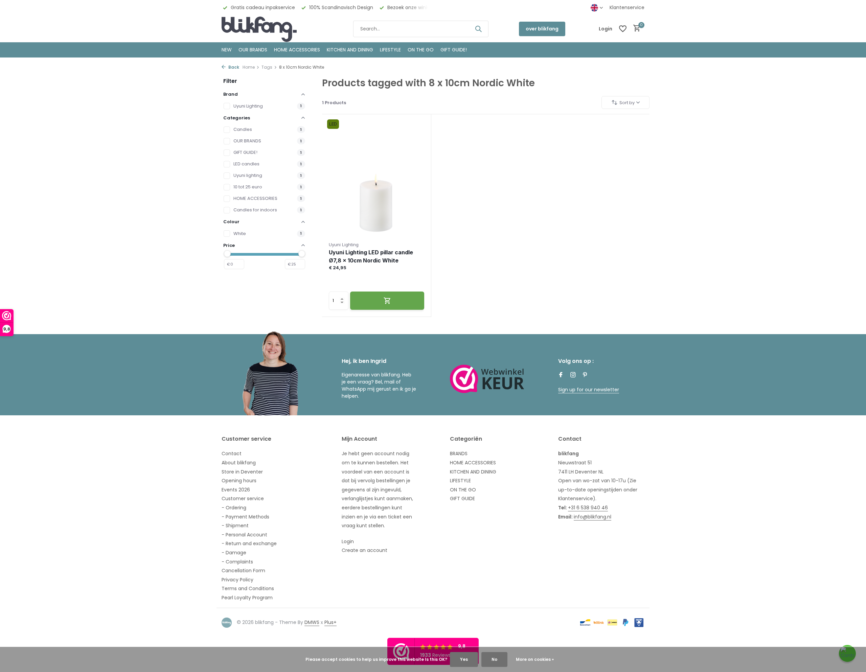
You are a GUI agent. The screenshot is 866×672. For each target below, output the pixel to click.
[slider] (227, 253)
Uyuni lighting (247, 175)
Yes (464, 659)
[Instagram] (573, 375)
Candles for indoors (255, 210)
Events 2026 (236, 489)
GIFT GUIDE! (453, 49)
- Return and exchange (249, 543)
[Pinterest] (585, 375)
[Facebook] (561, 375)
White (239, 233)
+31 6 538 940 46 (588, 507)
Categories (236, 118)
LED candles (246, 164)
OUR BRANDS (252, 49)
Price (229, 245)
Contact (232, 453)
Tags (266, 67)
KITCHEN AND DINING (350, 49)
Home (249, 67)
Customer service (243, 498)
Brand (230, 94)
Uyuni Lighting (248, 106)
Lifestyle (390, 49)
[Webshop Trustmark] (487, 379)
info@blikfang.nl (592, 516)
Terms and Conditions (248, 588)
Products (334, 102)
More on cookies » (535, 659)
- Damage (234, 552)
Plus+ (330, 622)
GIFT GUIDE (462, 498)
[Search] (478, 28)
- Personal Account (244, 534)
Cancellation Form (243, 570)
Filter (230, 81)
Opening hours (239, 480)
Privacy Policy (237, 579)
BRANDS (459, 453)
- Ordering (234, 507)
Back (233, 67)
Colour (231, 221)
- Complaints (237, 561)
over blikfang (542, 28)
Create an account (364, 550)
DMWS (311, 622)
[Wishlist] (622, 28)
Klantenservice (627, 7)
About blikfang (239, 462)
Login (348, 541)
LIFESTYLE (460, 480)
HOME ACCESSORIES (297, 49)
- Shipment (235, 525)
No (494, 659)
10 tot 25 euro (247, 187)
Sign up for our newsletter (588, 389)
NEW (227, 49)
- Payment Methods (245, 516)
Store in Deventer (242, 471)
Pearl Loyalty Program (247, 597)
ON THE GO (421, 49)
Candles (242, 129)
